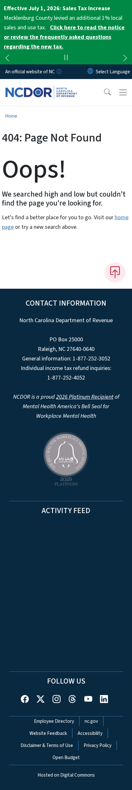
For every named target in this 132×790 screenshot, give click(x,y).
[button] (103, 92)
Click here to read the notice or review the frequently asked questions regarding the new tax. (64, 37)
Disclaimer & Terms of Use (47, 745)
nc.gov (91, 721)
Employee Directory (54, 721)
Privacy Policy (97, 745)
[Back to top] (115, 272)
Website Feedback (48, 733)
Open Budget (66, 757)
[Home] (41, 86)
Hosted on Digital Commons (66, 775)
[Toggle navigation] (123, 92)
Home (11, 116)
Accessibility (90, 733)
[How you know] (59, 71)
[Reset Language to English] (90, 71)
